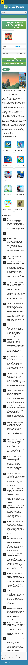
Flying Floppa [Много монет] (20, 209)
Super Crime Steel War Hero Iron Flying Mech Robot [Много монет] (20, 194)
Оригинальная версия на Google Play (14, 64)
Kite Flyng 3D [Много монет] (20, 150)
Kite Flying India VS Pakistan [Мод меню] (8, 165)
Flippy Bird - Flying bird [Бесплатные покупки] (8, 194)
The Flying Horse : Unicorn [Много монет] (20, 180)
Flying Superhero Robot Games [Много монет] (8, 180)
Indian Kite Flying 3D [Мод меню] (20, 165)
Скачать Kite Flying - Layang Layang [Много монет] (14, 59)
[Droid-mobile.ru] (14, 7)
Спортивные (17, 46)
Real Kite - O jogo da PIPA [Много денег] (8, 150)
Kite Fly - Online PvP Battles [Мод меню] (8, 209)
